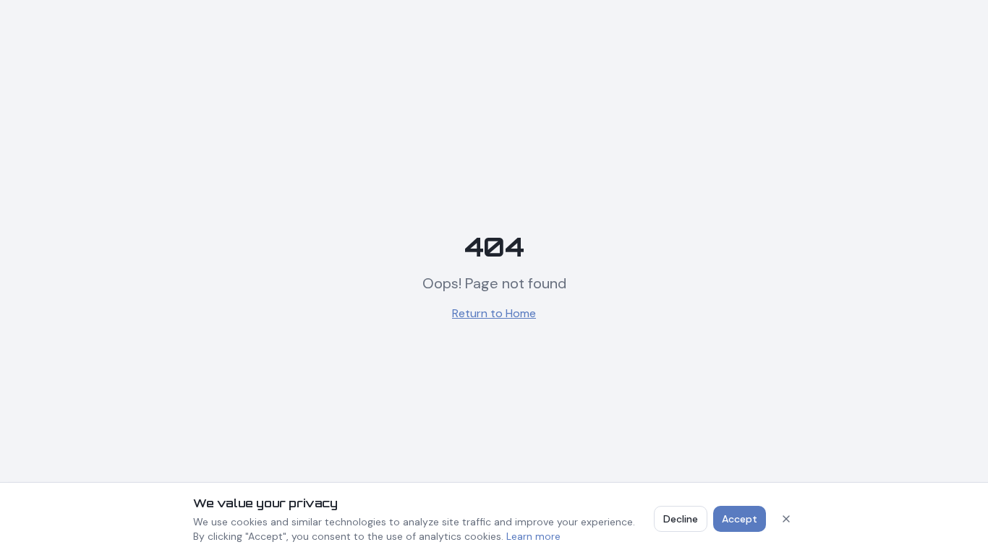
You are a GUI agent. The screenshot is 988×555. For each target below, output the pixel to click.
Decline (680, 518)
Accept (739, 518)
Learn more (533, 536)
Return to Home (494, 313)
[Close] (786, 519)
